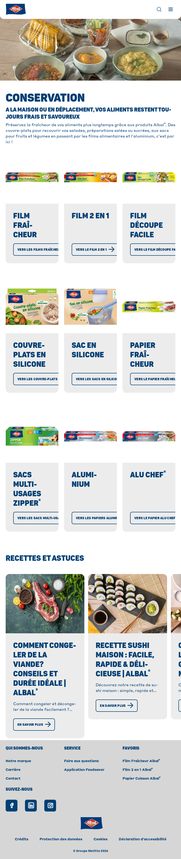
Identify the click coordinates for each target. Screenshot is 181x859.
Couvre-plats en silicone (29, 355)
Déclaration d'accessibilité (142, 839)
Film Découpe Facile (146, 225)
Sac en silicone (88, 350)
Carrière (13, 770)
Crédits (21, 839)
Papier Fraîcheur (142, 355)
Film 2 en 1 (90, 216)
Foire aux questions (81, 761)
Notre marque (18, 761)
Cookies (100, 839)
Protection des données (61, 839)
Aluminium (84, 479)
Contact (13, 778)
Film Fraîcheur (25, 225)
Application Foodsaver (84, 770)
